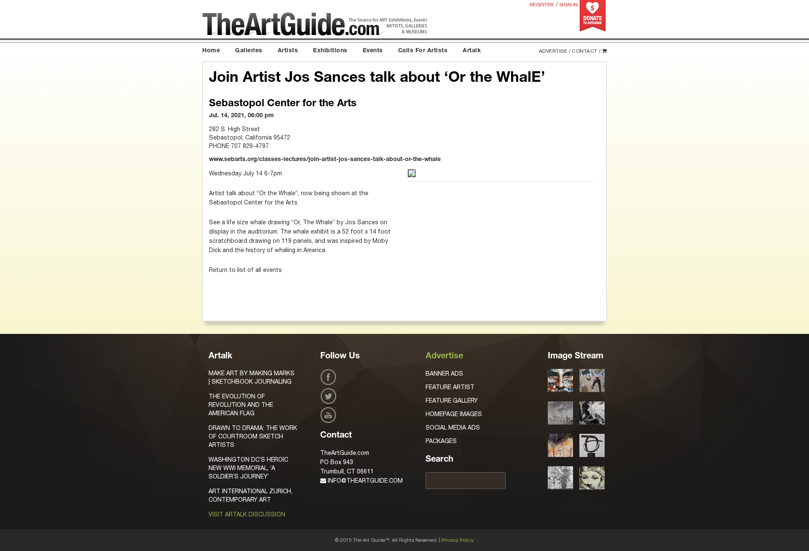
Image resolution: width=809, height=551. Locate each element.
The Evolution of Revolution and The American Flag (241, 405)
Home (211, 51)
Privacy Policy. (458, 540)
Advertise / (555, 51)
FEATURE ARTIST (450, 387)
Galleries (249, 51)
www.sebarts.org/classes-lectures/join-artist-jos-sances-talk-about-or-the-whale (325, 160)
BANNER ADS (444, 373)
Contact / (586, 51)
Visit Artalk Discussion (247, 514)
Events (373, 51)
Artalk (472, 51)
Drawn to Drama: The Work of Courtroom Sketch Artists (253, 436)
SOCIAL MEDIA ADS (453, 427)
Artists (288, 51)
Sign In (568, 5)
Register (542, 5)
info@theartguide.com (364, 480)
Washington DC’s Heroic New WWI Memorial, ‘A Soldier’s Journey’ (248, 468)
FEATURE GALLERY (452, 400)
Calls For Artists (423, 51)
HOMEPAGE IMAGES (454, 414)
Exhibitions (330, 51)
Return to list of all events (245, 269)
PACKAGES (441, 441)
